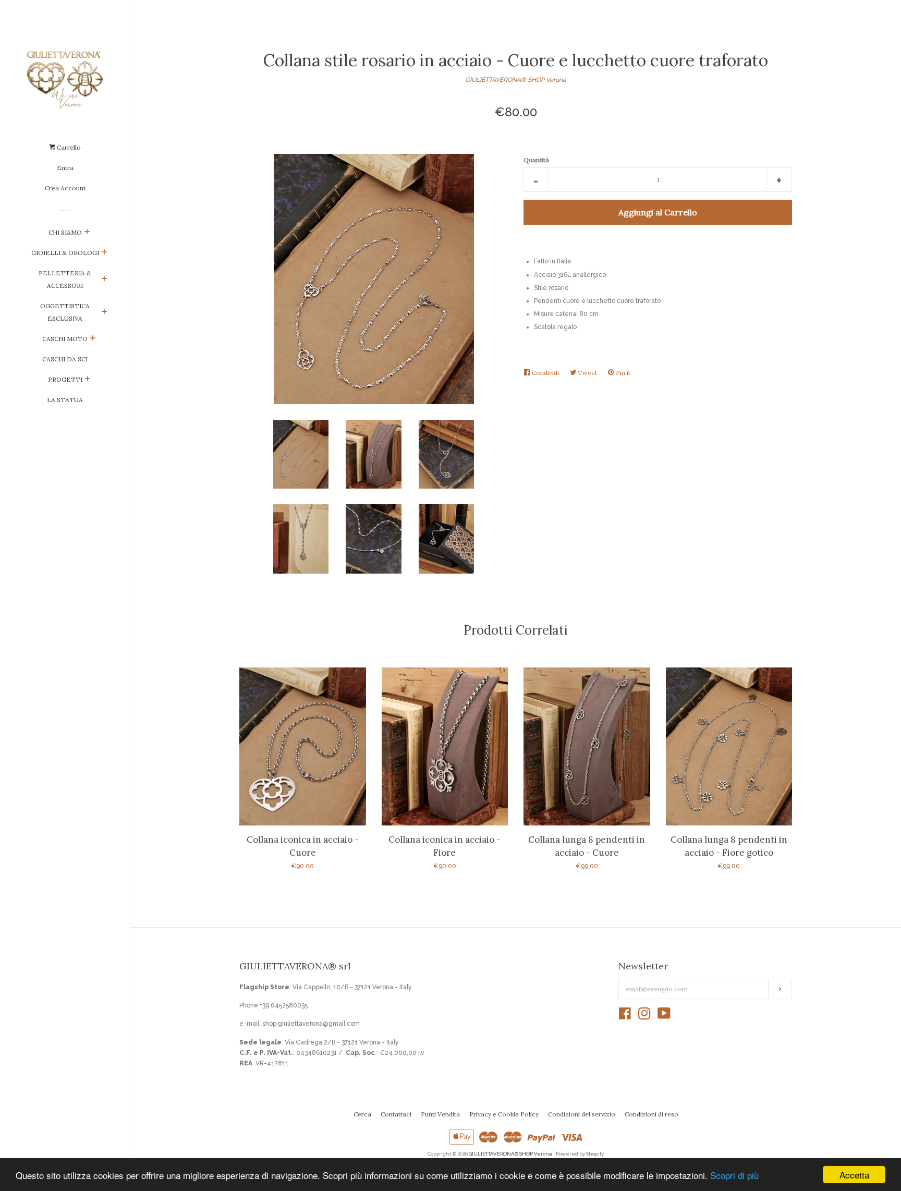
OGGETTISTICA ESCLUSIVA (65, 312)
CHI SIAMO (65, 232)
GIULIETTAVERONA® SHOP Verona (515, 79)
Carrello (68, 147)
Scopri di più (734, 1175)
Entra (65, 168)
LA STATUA (65, 400)
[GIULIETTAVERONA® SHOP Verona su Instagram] (644, 1016)
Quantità (536, 160)
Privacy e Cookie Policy (504, 1114)
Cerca (362, 1114)
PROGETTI (65, 379)
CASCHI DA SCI (65, 359)
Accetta (854, 1174)
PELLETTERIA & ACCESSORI (65, 279)
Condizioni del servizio (581, 1114)
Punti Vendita (440, 1114)
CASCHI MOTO (65, 339)
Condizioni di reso (651, 1114)
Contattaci (396, 1114)
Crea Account (65, 188)
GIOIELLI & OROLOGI (65, 253)
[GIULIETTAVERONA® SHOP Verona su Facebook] (624, 1016)
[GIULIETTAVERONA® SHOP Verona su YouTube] (664, 1016)
